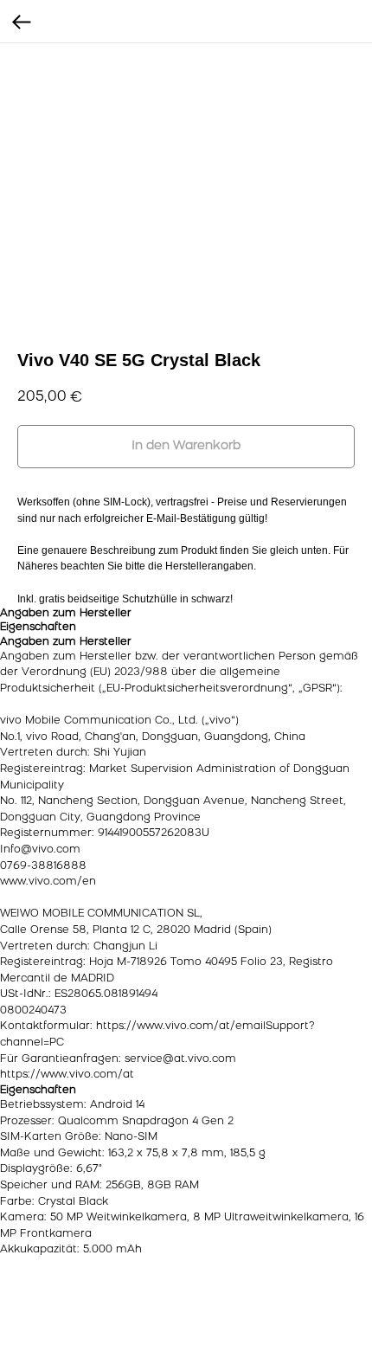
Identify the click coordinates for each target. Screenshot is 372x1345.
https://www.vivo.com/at (67, 1075)
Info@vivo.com (40, 850)
